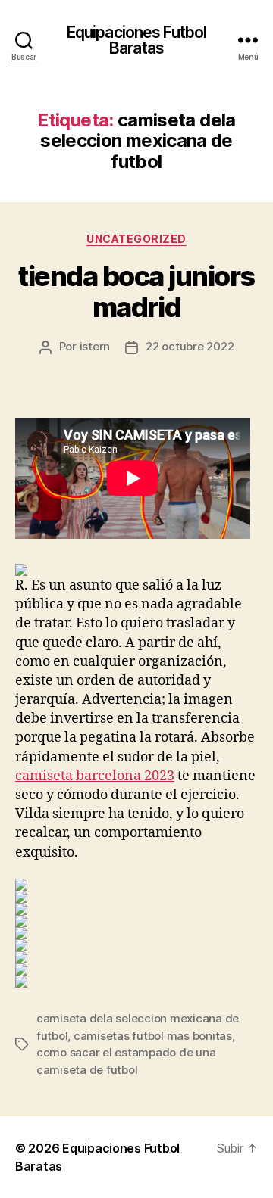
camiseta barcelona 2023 (94, 776)
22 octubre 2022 (190, 346)
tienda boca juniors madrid (136, 292)
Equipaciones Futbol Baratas (136, 40)
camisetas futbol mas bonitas (153, 1035)
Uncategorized (136, 238)
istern (95, 346)
